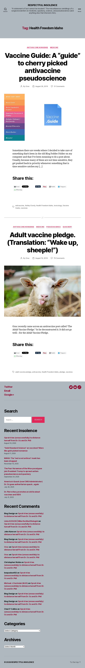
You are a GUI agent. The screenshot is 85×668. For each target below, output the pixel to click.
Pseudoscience (53, 227)
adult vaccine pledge (23, 372)
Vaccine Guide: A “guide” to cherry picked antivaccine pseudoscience (42, 66)
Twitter (8, 386)
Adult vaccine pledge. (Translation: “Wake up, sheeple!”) (42, 242)
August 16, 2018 (41, 258)
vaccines (24, 208)
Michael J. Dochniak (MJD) (16, 583)
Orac (27, 86)
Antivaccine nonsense (37, 47)
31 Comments (59, 86)
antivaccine (19, 205)
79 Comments (59, 258)
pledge (62, 372)
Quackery (67, 227)
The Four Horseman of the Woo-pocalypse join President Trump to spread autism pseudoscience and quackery (23, 471)
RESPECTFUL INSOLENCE (42, 5)
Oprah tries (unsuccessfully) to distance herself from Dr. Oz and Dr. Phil (24, 565)
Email (7, 390)
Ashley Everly (30, 205)
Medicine (54, 47)
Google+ (9, 394)
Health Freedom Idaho (44, 205)
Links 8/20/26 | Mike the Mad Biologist (21, 521)
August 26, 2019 (41, 86)
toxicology (58, 205)
